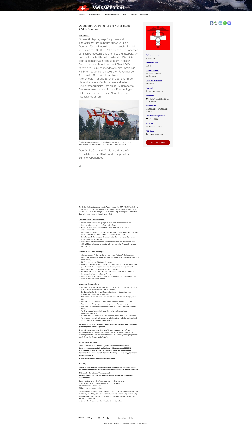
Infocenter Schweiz (111, 14)
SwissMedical (108, 8)
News (124, 14)
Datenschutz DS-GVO (125, 418)
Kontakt (134, 14)
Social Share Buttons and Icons (115, 424)
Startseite (82, 14)
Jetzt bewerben (158, 143)
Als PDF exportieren (155, 134)
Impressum (144, 14)
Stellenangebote (94, 14)
